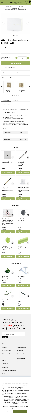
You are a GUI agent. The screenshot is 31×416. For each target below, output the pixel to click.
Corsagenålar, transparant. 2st (22, 277)
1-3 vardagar (24, 109)
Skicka (5, 337)
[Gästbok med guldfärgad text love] (14, 35)
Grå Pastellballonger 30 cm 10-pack (23, 219)
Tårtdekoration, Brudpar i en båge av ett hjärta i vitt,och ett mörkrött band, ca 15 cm (7, 221)
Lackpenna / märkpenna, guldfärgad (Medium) (7, 188)
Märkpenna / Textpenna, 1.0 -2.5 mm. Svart (7, 162)
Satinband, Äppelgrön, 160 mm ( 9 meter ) (23, 248)
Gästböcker (14, 8)
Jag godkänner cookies (20, 411)
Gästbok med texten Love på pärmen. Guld (15, 9)
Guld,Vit (21, 136)
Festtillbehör (20, 350)
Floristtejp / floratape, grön (6, 277)
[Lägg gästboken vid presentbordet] (16, 35)
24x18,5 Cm (22, 132)
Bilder (4, 374)
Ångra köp (5, 363)
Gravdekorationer (21, 353)
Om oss (4, 360)
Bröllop (21, 139)
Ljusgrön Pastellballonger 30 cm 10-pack (7, 248)
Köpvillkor (5, 357)
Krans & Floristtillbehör (21, 357)
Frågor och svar (6, 350)
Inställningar (8, 411)
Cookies (4, 347)
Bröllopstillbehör (10, 7)
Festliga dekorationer (22, 7)
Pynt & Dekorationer (22, 361)
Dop (25, 139)
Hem (3, 7)
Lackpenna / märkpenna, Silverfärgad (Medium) (21, 163)
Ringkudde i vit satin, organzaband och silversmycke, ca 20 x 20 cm (23, 189)
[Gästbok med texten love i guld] (13, 35)
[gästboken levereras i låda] (17, 35)
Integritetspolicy (6, 353)
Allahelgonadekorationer (9, 370)
